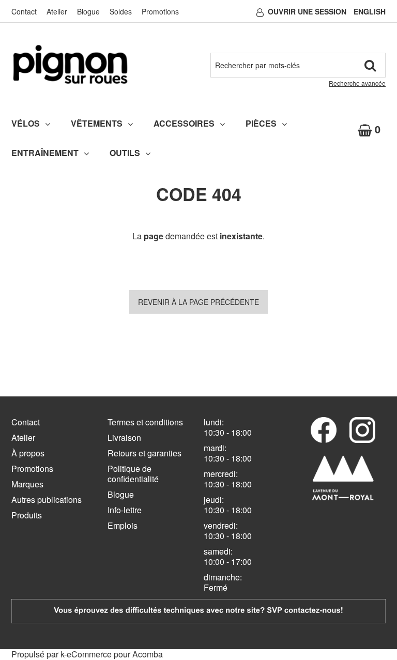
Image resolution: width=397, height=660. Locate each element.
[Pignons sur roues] (70, 64)
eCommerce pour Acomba (115, 654)
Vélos (25, 123)
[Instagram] (362, 430)
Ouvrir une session (307, 11)
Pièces (261, 123)
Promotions (160, 11)
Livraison (124, 437)
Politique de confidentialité (133, 474)
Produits (26, 515)
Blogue (88, 11)
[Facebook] (324, 430)
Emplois (123, 525)
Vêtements (97, 123)
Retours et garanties (144, 453)
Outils (125, 153)
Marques (27, 484)
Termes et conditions (145, 422)
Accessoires (184, 123)
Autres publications (46, 499)
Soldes (121, 11)
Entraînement (45, 153)
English (370, 11)
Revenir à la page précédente (198, 302)
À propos (27, 453)
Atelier (57, 11)
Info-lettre (125, 510)
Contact (24, 11)
